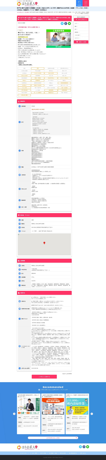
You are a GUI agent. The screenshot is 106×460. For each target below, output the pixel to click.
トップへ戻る (103, 456)
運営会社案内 (63, 453)
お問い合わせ (83, 453)
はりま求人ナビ (20, 12)
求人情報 (27, 12)
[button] (44, 243)
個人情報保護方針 (73, 453)
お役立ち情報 (43, 453)
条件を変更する (81, 20)
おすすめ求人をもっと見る (62, 438)
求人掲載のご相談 (53, 453)
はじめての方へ (23, 453)
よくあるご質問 (33, 453)
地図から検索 (81, 42)
